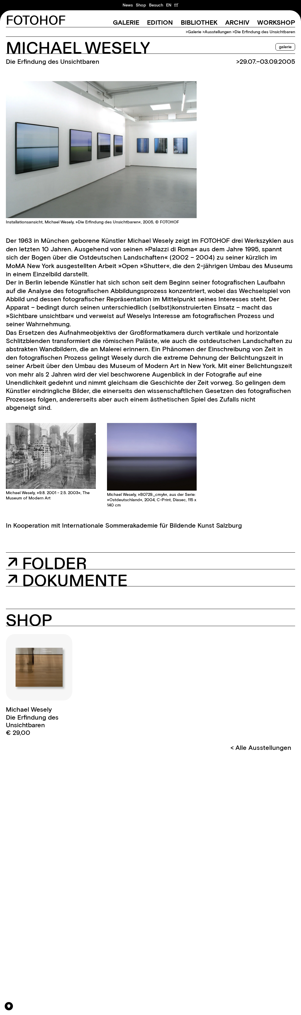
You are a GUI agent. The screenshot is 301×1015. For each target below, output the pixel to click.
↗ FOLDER (47, 564)
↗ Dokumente (67, 579)
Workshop (276, 22)
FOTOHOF (36, 20)
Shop (141, 5)
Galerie (126, 22)
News (128, 5)
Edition (160, 22)
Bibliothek (199, 22)
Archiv (237, 22)
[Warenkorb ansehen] (176, 5)
